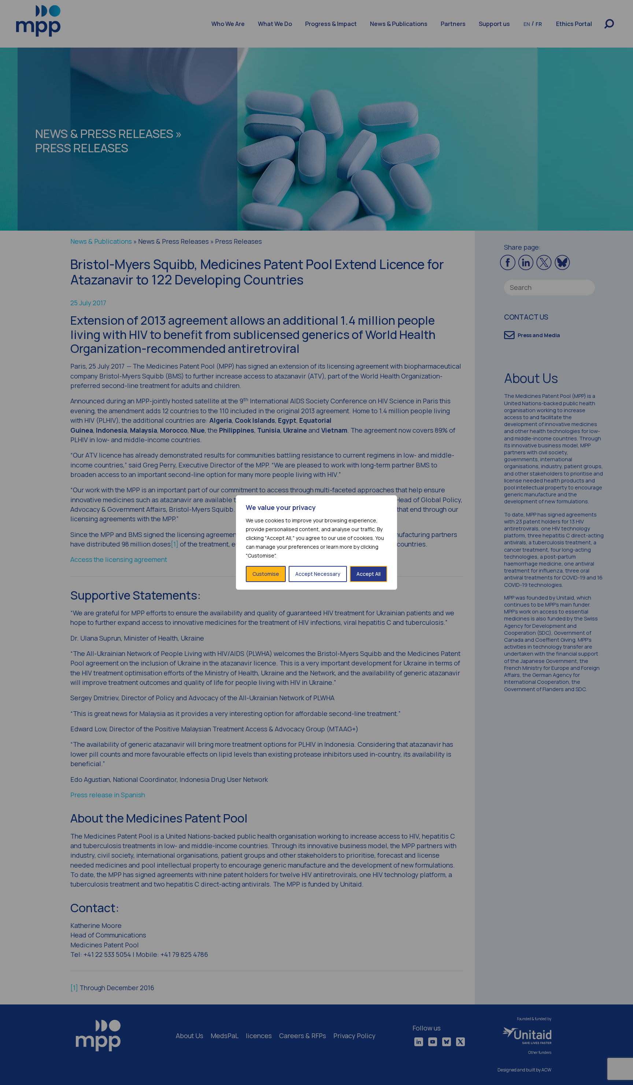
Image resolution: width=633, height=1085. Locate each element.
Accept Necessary (317, 573)
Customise (265, 573)
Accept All (368, 573)
